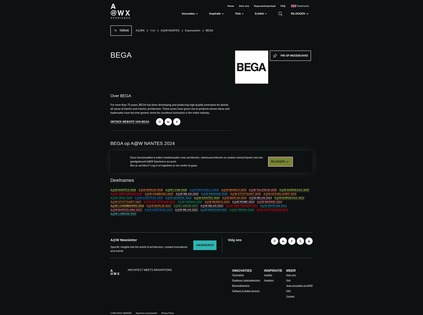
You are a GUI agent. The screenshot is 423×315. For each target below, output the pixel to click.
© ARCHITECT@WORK (121, 313)
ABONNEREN (205, 245)
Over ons (244, 6)
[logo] (120, 11)
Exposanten (192, 30)
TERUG (124, 30)
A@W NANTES (170, 30)
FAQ (283, 6)
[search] (280, 14)
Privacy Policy (167, 313)
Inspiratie (215, 13)
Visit (238, 13)
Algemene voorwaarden (146, 313)
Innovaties (188, 13)
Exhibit (259, 13)
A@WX (140, 30)
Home (231, 6)
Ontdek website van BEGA (129, 121)
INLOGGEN (298, 13)
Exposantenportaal (265, 6)
